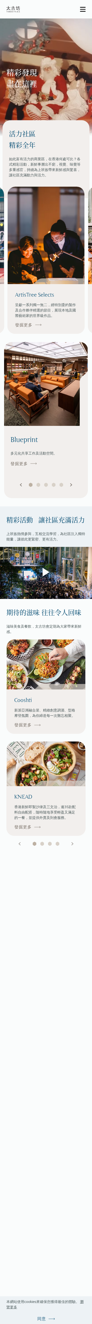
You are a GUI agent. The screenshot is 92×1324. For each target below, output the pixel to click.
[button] (21, 485)
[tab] (34, 844)
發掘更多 (23, 325)
